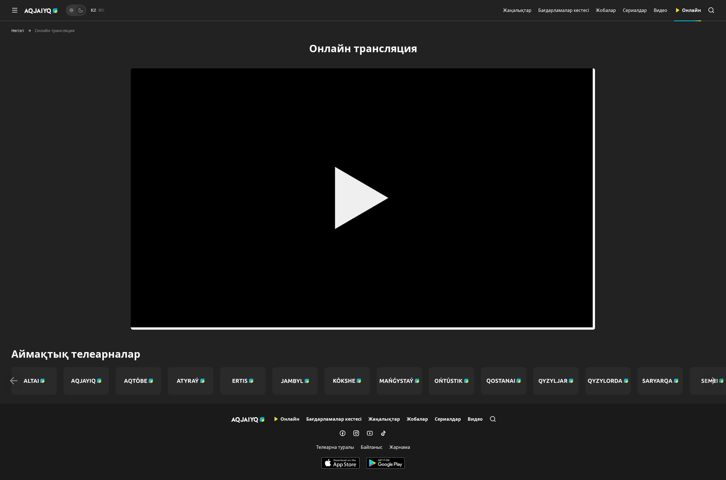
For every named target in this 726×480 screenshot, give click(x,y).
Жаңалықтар (517, 10)
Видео (660, 10)
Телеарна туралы (335, 447)
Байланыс (372, 447)
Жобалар (606, 10)
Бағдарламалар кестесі (563, 10)
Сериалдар (635, 10)
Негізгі (17, 30)
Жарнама (399, 447)
